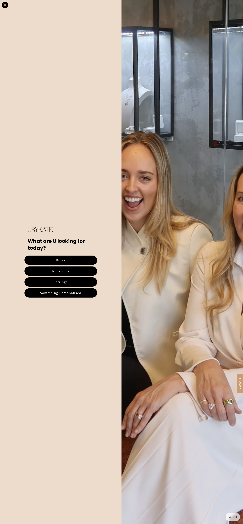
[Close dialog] (5, 5)
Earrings (61, 282)
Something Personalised (60, 293)
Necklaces (60, 271)
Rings (60, 260)
